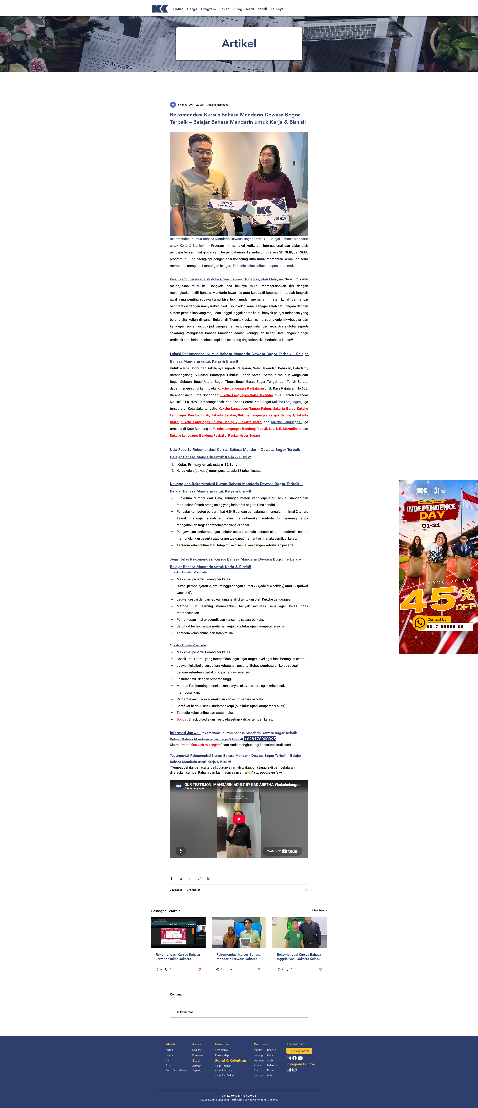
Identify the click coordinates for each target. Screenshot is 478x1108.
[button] (402, 483)
